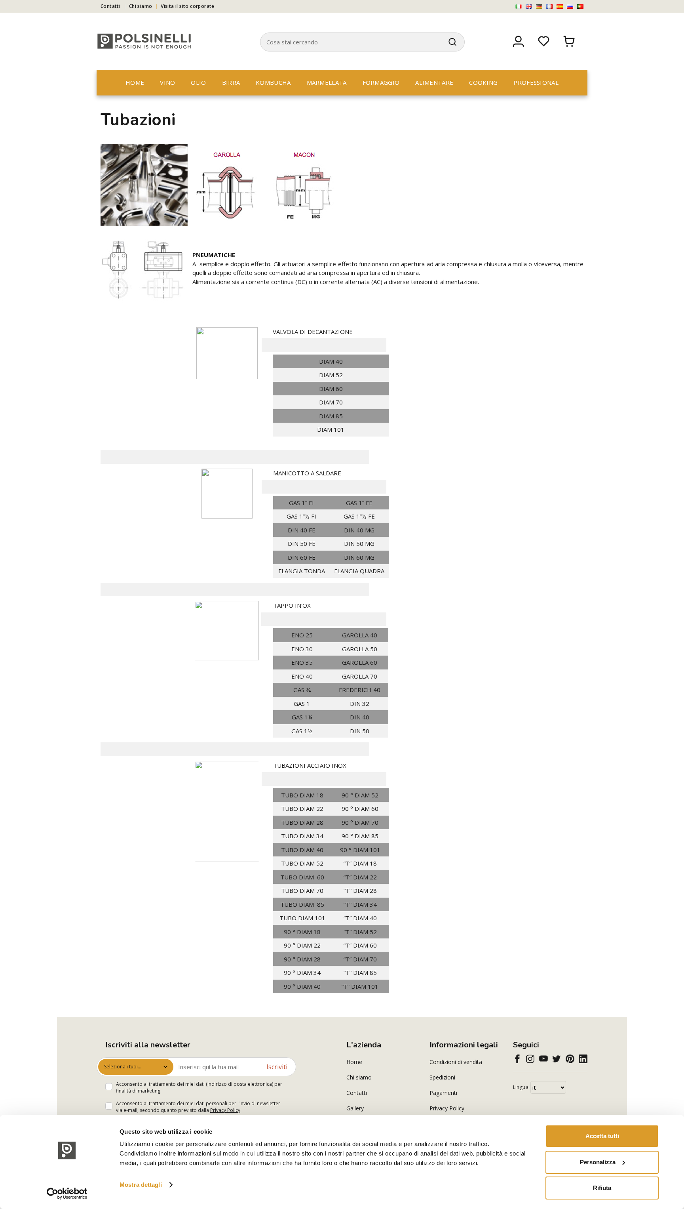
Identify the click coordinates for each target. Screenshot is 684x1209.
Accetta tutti (602, 1136)
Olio (198, 82)
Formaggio (381, 82)
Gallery (355, 1108)
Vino (167, 82)
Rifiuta (602, 1187)
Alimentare (434, 82)
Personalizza (598, 1162)
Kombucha (273, 82)
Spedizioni (442, 1077)
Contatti (110, 6)
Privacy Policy (225, 1110)
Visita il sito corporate (188, 6)
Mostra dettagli (141, 1184)
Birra (231, 82)
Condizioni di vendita (455, 1062)
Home (134, 82)
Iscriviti (276, 1066)
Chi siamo (140, 6)
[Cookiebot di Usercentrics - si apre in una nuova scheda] (67, 1193)
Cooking (483, 82)
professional (536, 82)
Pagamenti (443, 1092)
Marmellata (327, 82)
